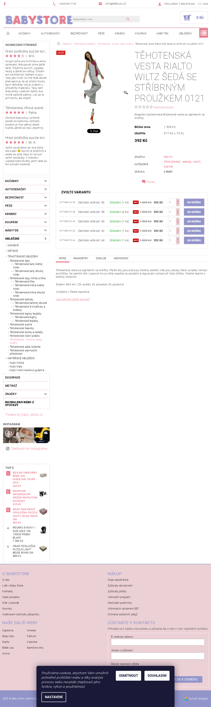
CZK (200, 3)
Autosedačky (50, 33)
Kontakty (7, 591)
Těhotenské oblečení (23, 256)
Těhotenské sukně (21, 324)
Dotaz (151, 181)
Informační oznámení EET (123, 608)
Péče (101, 33)
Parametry (81, 258)
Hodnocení (121, 258)
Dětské (13, 250)
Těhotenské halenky (22, 328)
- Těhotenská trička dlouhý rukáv (29, 294)
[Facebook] (5, 4)
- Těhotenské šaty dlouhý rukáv (28, 272)
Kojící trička (17, 362)
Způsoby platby (117, 591)
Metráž (11, 385)
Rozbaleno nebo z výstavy (19, 404)
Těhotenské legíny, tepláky (25, 313)
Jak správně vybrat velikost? (73, 299)
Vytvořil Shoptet (198, 698)
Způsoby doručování (120, 585)
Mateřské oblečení (21, 358)
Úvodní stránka (8, 33)
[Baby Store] (39, 19)
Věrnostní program (119, 597)
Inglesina (7, 630)
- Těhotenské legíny (25, 317)
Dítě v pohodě (10, 602)
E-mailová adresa (122, 636)
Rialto (168, 157)
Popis (62, 258)
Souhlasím (157, 676)
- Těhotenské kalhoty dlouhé (30, 302)
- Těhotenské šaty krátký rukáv (28, 265)
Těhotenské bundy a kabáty (26, 332)
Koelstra (32, 641)
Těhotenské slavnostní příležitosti (23, 352)
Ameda (31, 630)
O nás (5, 579)
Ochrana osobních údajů (122, 614)
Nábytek (163, 33)
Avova (6, 653)
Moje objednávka (118, 579)
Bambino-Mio (35, 647)
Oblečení (185, 33)
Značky (11, 394)
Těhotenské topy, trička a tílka (28, 278)
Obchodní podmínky (120, 602)
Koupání (140, 33)
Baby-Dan (8, 636)
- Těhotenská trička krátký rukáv (28, 287)
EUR (206, 4)
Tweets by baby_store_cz (24, 415)
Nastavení (54, 697)
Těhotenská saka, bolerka (25, 346)
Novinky (7, 608)
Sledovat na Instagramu (29, 448)
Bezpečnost (79, 33)
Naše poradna (10, 597)
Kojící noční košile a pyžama (27, 370)
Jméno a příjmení (122, 650)
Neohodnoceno (164, 107)
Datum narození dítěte (125, 663)
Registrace (188, 4)
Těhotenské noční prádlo (25, 335)
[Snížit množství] (178, 204)
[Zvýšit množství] (178, 200)
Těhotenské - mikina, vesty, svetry (26, 341)
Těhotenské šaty (20, 260)
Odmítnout (128, 676)
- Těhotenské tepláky (25, 320)
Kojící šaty (16, 366)
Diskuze (101, 258)
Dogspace (12, 377)
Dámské (13, 245)
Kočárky (25, 33)
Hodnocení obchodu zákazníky (20, 614)
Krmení (120, 33)
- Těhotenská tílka (24, 281)
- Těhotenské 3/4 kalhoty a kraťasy (29, 308)
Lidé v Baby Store (12, 585)
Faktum (31, 636)
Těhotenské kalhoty (21, 299)
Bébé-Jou (8, 647)
